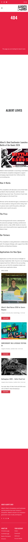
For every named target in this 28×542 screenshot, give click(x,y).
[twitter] (3, 518)
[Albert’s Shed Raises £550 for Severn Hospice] (14, 274)
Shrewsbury (8, 348)
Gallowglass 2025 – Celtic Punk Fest (13, 379)
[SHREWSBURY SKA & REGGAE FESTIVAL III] (14, 323)
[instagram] (4, 2)
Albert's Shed (14, 348)
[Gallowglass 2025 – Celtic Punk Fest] (14, 359)
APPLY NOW (4, 270)
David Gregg (17, 312)
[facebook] (1, 2)
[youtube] (6, 2)
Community (8, 312)
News (12, 312)
